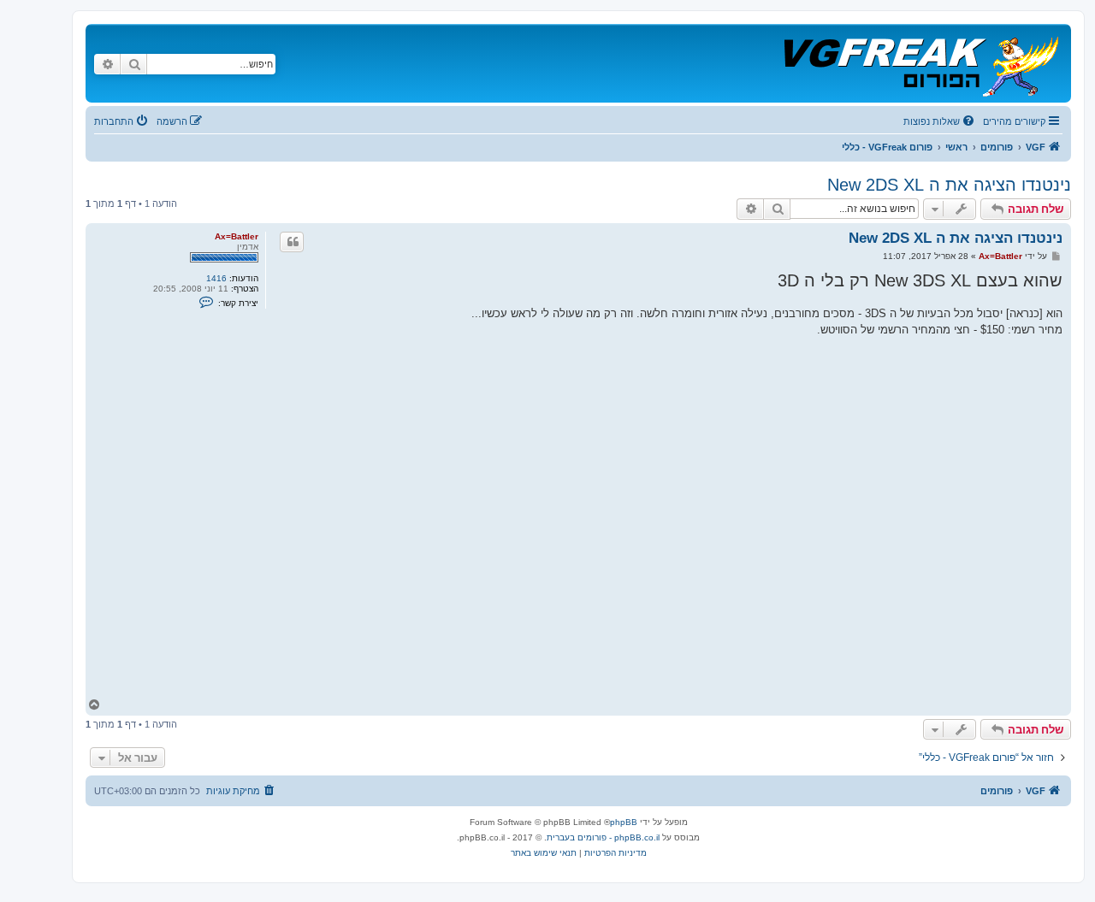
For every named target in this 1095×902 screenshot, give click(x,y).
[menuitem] (940, 121)
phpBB (623, 822)
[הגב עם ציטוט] (292, 242)
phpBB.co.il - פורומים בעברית (603, 837)
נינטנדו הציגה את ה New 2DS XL (949, 184)
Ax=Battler (236, 236)
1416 (216, 278)
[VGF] (920, 63)
